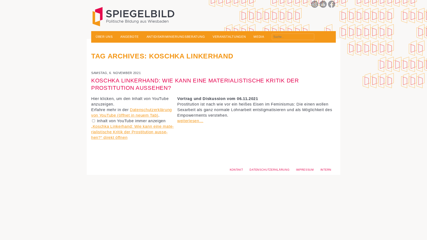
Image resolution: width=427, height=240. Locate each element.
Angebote (129, 36)
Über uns (104, 36)
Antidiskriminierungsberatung (176, 36)
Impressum (305, 169)
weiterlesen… (190, 121)
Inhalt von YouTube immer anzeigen (131, 121)
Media (259, 36)
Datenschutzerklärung (269, 169)
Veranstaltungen (229, 36)
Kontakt (236, 169)
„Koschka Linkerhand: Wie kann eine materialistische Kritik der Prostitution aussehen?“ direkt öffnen (132, 132)
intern (325, 169)
